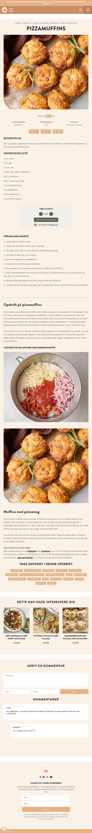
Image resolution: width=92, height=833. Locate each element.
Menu (11, 10)
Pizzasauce (75, 570)
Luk (88, 780)
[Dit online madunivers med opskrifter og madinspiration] (4, 10)
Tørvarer (61, 570)
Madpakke (45, 23)
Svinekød (56, 579)
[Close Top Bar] (90, 3)
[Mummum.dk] (46, 771)
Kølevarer (80, 575)
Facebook (45, 551)
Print (59, 131)
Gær (69, 575)
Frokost (36, 23)
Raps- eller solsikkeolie (31, 575)
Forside (18, 23)
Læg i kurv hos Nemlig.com (46, 220)
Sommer (40, 583)
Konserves (11, 575)
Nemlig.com (54, 225)
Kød (45, 579)
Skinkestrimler (32, 570)
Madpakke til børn (57, 23)
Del (35, 131)
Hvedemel (48, 570)
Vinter (52, 583)
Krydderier (34, 579)
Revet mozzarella (55, 575)
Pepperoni (16, 570)
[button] (4, 829)
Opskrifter (26, 23)
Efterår (68, 579)
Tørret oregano (17, 579)
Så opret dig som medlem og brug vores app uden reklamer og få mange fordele (46, 3)
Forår (79, 579)
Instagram (32, 551)
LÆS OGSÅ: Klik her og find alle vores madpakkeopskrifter (29, 347)
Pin (47, 131)
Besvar (85, 706)
